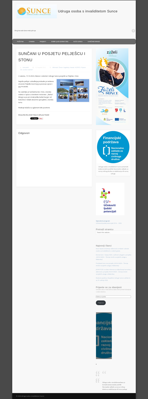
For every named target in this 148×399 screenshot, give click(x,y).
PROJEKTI (43, 41)
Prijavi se (101, 303)
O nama (32, 41)
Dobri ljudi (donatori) (59, 41)
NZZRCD (77, 67)
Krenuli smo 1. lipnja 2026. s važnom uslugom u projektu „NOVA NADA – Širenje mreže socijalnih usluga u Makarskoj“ (113, 257)
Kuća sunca (77, 41)
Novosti (72, 67)
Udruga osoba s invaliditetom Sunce (88, 11)
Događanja (66, 67)
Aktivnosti (55, 67)
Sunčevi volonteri (28, 70)
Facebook (133, 30)
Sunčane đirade (94, 41)
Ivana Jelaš (26, 67)
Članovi (61, 67)
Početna (20, 41)
